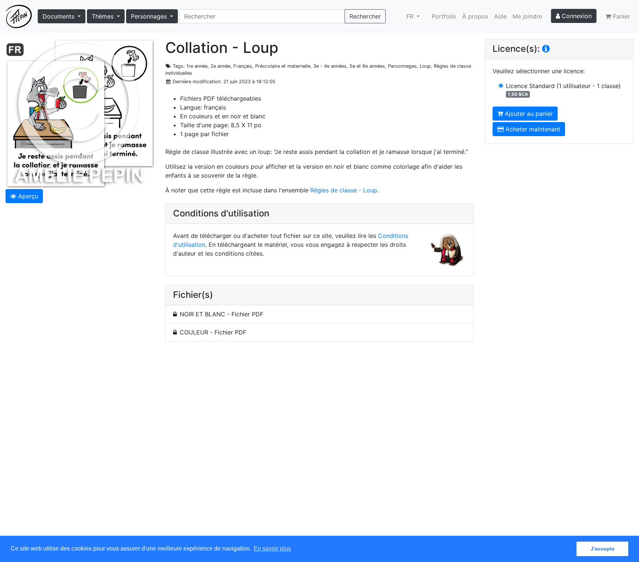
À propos (475, 16)
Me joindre (527, 16)
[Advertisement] (319, 442)
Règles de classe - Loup (343, 190)
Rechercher (365, 16)
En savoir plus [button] (272, 548)
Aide (500, 16)
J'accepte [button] (603, 549)
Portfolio (444, 16)
